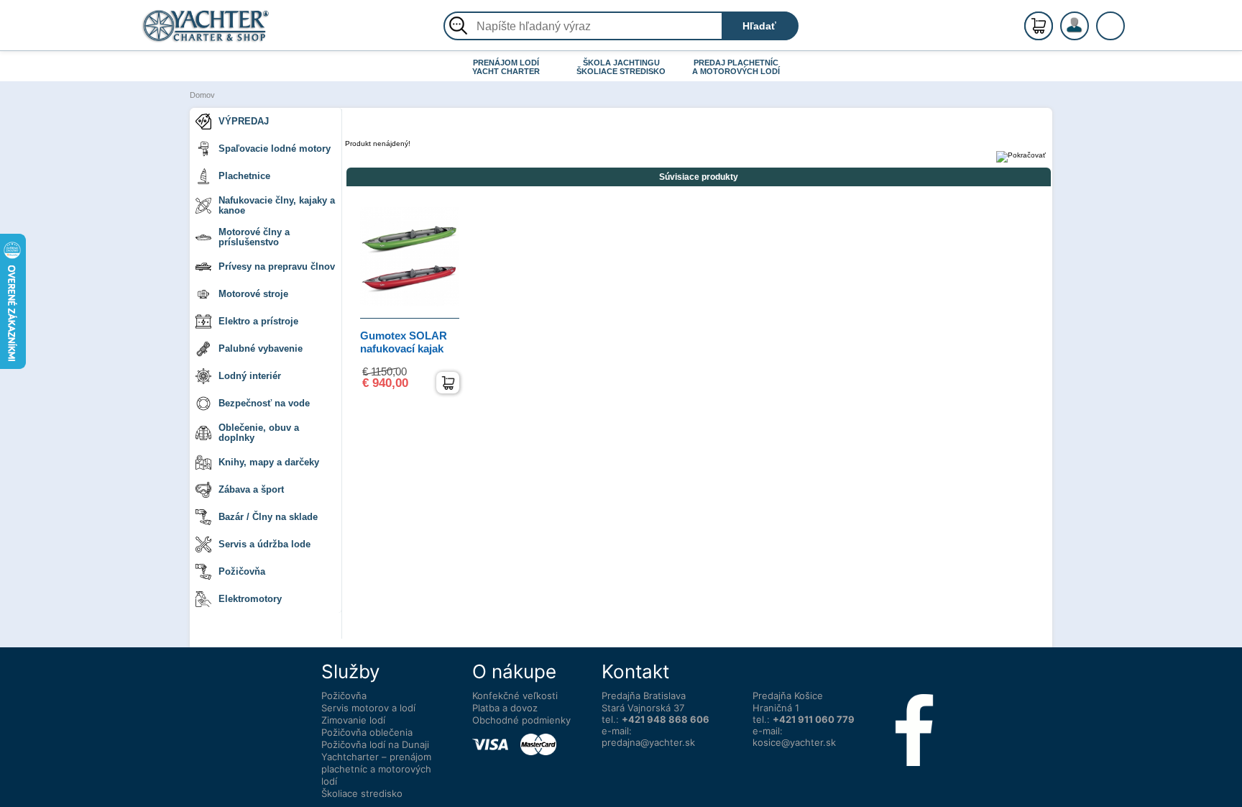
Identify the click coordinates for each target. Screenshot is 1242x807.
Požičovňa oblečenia (367, 732)
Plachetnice (244, 175)
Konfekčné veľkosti (515, 695)
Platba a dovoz (505, 707)
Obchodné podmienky (521, 720)
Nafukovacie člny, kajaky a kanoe (276, 205)
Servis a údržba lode (264, 544)
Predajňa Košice (788, 695)
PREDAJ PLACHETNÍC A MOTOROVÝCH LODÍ (736, 67)
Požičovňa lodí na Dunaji (375, 744)
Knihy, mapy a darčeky (268, 462)
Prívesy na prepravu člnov (276, 266)
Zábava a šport (251, 489)
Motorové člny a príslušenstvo (254, 237)
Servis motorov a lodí (368, 707)
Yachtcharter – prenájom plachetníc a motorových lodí (376, 769)
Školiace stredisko (361, 793)
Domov (202, 95)
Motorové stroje (253, 293)
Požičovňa (241, 571)
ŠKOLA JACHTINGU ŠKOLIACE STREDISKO (621, 67)
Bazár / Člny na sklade (268, 516)
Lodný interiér (249, 375)
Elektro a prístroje (258, 321)
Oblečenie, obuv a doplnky (258, 432)
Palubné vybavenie (260, 348)
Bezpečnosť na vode (264, 403)
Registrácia (1089, 20)
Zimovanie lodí (353, 720)
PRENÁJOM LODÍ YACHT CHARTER (506, 67)
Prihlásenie (1089, 34)
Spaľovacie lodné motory (274, 148)
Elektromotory (250, 598)
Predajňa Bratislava (644, 695)
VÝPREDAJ (243, 121)
